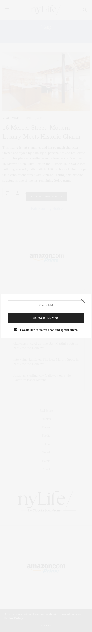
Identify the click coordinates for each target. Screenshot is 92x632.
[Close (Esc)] (83, 302)
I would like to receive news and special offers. (49, 329)
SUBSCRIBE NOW (46, 318)
